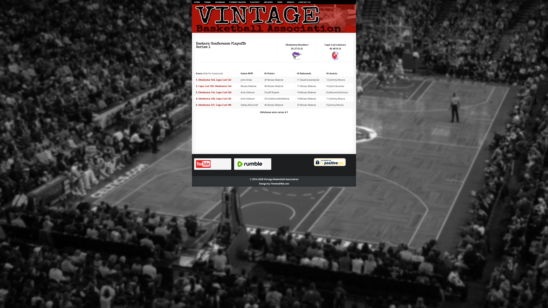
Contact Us (304, 2)
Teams (207, 2)
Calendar (220, 2)
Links (279, 2)
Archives (268, 2)
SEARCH (290, 2)
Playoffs (254, 2)
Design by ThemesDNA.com (274, 183)
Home (197, 2)
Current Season (237, 2)
